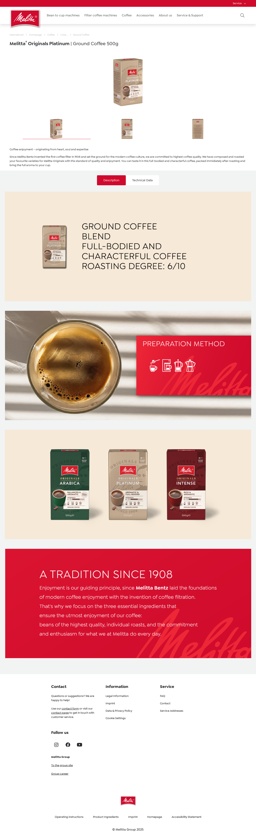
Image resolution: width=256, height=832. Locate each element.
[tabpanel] (128, 424)
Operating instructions (69, 817)
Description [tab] (111, 180)
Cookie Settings (116, 718)
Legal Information (117, 696)
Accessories (145, 15)
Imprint (110, 703)
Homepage (154, 817)
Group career (59, 773)
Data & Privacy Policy (119, 710)
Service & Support (190, 15)
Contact (165, 703)
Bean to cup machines (63, 15)
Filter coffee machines (100, 15)
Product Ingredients (106, 817)
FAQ (162, 696)
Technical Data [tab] (142, 180)
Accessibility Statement (186, 817)
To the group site (62, 765)
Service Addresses (171, 710)
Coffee (127, 15)
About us (165, 15)
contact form (70, 708)
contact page (60, 712)
